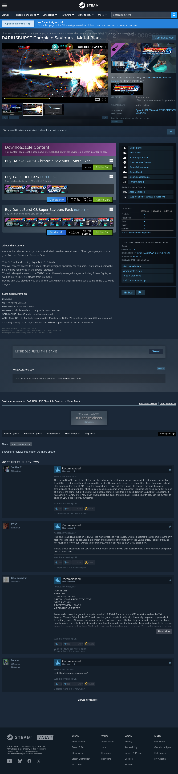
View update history (132, 271)
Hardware (106, 753)
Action (115, 122)
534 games (15, 664)
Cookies (129, 759)
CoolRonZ (16, 467)
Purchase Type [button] (31, 433)
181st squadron (19, 578)
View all (161, 368)
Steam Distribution (81, 759)
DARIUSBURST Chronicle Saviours (46, 33)
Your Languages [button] (19, 444)
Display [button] (88, 433)
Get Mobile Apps (162, 747)
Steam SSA (78, 747)
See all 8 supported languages (136, 233)
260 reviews (16, 471)
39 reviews (15, 528)
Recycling (106, 759)
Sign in (6, 130)
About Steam (78, 741)
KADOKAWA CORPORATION (160, 110)
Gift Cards (77, 764)
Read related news (132, 275)
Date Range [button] (71, 433)
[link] (80, 200)
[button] (7, 15)
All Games (7, 33)
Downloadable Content (75, 33)
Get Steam (159, 741)
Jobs (103, 747)
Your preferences (168, 403)
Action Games (20, 33)
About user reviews (148, 403)
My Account (160, 759)
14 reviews (15, 581)
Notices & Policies (134, 753)
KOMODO (141, 113)
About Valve (107, 741)
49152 (14, 524)
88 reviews (15, 667)
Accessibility (131, 747)
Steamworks (78, 753)
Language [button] (52, 433)
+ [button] (120, 122)
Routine (15, 660)
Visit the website (131, 266)
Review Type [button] (10, 433)
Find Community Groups (135, 280)
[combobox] (141, 15)
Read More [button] (164, 631)
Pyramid (140, 110)
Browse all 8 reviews (88, 700)
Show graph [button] (165, 433)
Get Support (160, 753)
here (65, 378)
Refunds (129, 764)
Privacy (128, 741)
